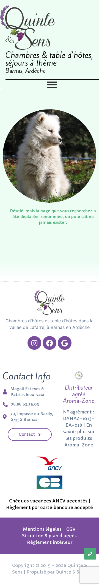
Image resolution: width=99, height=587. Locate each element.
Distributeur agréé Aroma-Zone (78, 394)
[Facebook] (49, 343)
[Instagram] (34, 343)
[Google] (65, 343)
